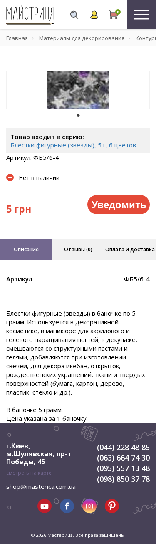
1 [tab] (78, 115)
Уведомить (119, 204)
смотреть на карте (29, 472)
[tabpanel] (78, 90)
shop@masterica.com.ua (41, 486)
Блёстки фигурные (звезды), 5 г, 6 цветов (73, 145)
